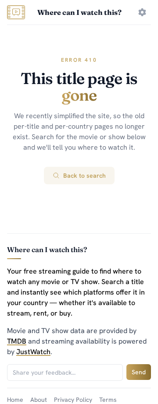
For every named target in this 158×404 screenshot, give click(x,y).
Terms (108, 400)
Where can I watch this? (79, 12)
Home (15, 400)
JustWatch (33, 351)
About (38, 400)
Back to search (84, 175)
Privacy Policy (73, 400)
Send (139, 372)
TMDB (16, 341)
